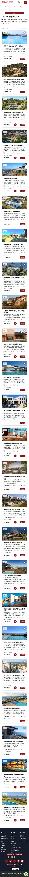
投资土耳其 (22, 835)
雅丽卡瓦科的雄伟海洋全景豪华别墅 (13, 344)
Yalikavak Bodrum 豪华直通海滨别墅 (13, 642)
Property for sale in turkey (16, 847)
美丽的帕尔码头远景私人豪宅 (11, 178)
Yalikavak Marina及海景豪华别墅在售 (13, 741)
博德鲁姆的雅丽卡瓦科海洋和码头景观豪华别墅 (14, 609)
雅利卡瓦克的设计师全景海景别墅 (12, 377)
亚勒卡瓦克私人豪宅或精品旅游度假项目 (14, 79)
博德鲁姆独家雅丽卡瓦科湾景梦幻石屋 (13, 112)
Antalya (12, 840)
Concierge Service (24, 840)
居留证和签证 (23, 838)
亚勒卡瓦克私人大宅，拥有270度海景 (13, 46)
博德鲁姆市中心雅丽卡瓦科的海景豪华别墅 (14, 807)
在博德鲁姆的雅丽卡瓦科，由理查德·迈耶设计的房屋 (14, 311)
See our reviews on (14, 866)
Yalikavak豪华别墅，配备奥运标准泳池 (13, 145)
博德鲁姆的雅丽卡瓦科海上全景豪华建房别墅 (14, 775)
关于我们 (3, 845)
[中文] (13, 864)
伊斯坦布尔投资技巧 (15, 850)
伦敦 (2, 847)
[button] (5, 7)
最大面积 (25, 28)
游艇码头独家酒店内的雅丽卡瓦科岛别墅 (14, 509)
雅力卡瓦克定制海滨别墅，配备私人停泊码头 (14, 411)
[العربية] (11, 864)
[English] (8, 864)
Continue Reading (5, 24)
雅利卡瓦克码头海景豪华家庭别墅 (12, 211)
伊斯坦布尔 (13, 835)
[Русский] (9, 864)
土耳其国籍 (13, 845)
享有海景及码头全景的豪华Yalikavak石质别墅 (14, 477)
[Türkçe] (16, 864)
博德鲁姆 (12, 836)
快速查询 (23, 58)
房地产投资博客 (14, 849)
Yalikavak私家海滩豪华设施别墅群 (12, 576)
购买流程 (22, 836)
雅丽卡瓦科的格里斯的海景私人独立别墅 (14, 675)
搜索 (14, 13)
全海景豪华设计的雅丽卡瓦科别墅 (12, 708)
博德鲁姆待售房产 (4, 836)
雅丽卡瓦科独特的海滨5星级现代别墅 (13, 443)
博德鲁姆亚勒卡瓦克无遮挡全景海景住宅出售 (14, 278)
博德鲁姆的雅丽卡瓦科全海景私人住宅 (13, 244)
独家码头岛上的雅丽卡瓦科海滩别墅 (13, 542)
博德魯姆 (3, 851)
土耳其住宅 (3, 835)
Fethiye (12, 838)
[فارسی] (14, 864)
